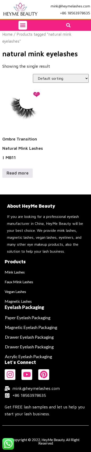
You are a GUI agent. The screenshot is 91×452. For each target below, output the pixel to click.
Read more (17, 173)
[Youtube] (26, 374)
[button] (22, 25)
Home (7, 34)
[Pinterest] (43, 374)
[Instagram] (10, 374)
